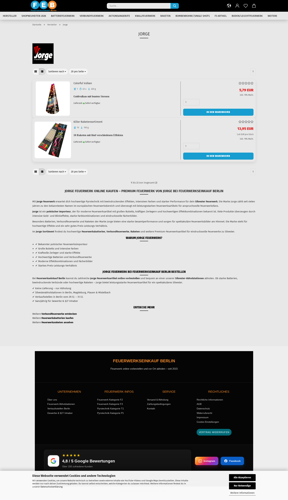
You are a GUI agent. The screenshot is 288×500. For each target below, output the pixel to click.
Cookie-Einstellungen (208, 422)
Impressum (202, 417)
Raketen (165, 15)
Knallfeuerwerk (145, 15)
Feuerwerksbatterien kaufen (58, 318)
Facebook (235, 461)
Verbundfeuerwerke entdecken (59, 313)
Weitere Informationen (242, 492)
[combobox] (57, 71)
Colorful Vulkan (83, 83)
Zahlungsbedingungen (159, 404)
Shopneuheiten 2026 (34, 15)
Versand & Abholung (157, 399)
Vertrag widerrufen (214, 432)
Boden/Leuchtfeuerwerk (247, 15)
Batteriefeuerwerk (63, 15)
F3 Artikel (221, 15)
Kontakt (151, 408)
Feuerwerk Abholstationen (61, 404)
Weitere (272, 15)
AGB (199, 404)
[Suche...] (174, 6)
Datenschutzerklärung (51, 486)
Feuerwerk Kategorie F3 (110, 404)
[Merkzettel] (246, 6)
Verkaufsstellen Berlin (58, 408)
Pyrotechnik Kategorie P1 (110, 413)
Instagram (209, 461)
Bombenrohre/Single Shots (193, 15)
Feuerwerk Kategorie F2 (110, 399)
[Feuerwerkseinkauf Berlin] (45, 6)
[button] (229, 6)
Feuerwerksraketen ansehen (57, 322)
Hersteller (9, 15)
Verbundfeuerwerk (92, 15)
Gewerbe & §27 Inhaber (60, 413)
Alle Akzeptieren (242, 477)
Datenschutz (203, 408)
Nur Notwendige (242, 485)
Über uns (52, 399)
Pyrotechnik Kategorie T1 (110, 408)
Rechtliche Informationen (210, 399)
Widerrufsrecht (204, 413)
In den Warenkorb (218, 112)
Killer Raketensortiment (88, 121)
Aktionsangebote (119, 15)
